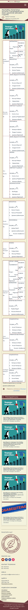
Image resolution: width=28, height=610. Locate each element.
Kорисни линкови (6, 593)
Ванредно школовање (15, 421)
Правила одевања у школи (8, 598)
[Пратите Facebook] (6, 559)
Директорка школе (6, 594)
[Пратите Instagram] (13, 559)
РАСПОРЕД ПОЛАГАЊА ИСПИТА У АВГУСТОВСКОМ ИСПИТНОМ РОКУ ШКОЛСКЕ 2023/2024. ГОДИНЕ (13, 418)
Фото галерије (5, 596)
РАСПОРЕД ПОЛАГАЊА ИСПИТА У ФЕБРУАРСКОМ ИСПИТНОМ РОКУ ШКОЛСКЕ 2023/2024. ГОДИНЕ (13, 469)
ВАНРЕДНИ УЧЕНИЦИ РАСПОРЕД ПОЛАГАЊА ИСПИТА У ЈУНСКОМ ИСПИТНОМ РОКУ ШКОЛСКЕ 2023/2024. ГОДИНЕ (13, 444)
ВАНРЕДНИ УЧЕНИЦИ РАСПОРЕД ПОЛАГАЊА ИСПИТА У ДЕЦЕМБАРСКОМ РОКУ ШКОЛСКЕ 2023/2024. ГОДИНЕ (13, 494)
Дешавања (4, 590)
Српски (11, 1)
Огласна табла (5, 591)
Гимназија (12, 16)
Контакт (4, 599)
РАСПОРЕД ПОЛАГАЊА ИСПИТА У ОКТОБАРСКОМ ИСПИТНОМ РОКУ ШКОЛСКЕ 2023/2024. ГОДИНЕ (13, 518)
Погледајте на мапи (7, 583)
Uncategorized (12, 497)
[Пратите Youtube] (2, 559)
